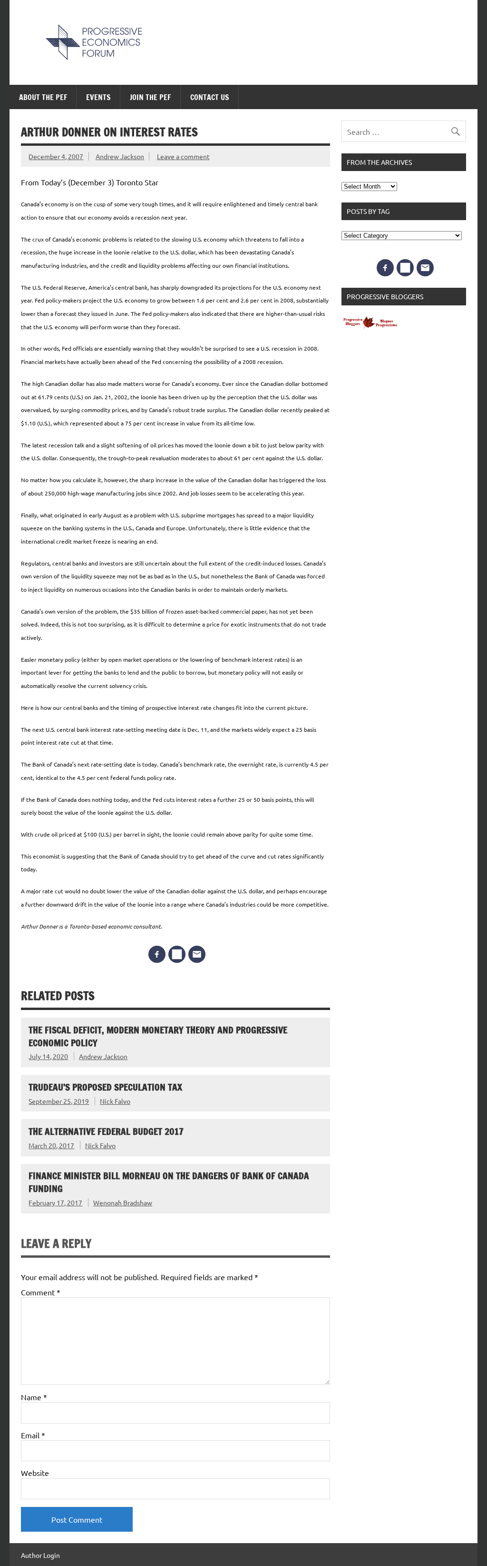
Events (98, 97)
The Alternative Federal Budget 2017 (106, 1131)
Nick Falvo (115, 1101)
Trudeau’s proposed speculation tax (105, 1087)
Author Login (40, 1555)
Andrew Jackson (120, 156)
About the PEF (43, 97)
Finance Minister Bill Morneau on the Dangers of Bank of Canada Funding (169, 1182)
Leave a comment (183, 156)
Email (33, 1435)
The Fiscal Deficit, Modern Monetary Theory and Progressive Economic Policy (158, 1036)
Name (34, 1397)
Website (35, 1472)
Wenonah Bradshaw (122, 1202)
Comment (40, 1292)
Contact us (209, 97)
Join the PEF (150, 97)
